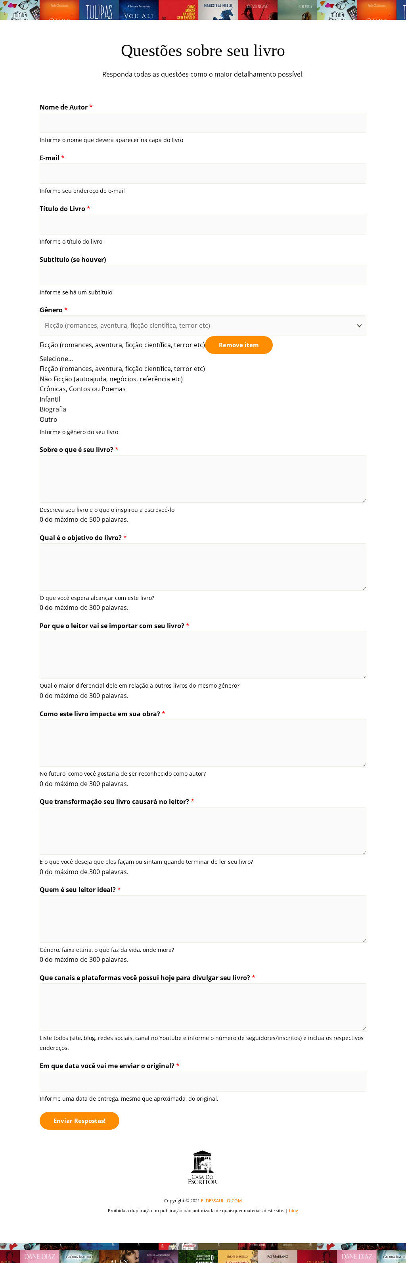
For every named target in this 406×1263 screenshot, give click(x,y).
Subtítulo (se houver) (73, 259)
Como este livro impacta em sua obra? (102, 713)
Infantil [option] (50, 399)
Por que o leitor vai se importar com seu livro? (115, 625)
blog (293, 1210)
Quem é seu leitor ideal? (80, 889)
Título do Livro (65, 208)
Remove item (239, 345)
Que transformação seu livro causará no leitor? (117, 801)
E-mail (52, 158)
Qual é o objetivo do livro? (83, 537)
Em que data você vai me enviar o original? (110, 1065)
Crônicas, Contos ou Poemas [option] (83, 388)
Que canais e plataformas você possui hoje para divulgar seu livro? (147, 977)
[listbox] (203, 370)
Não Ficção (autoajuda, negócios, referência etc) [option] (111, 379)
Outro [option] (48, 419)
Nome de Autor (66, 107)
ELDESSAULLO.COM (221, 1200)
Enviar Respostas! (79, 1121)
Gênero (54, 310)
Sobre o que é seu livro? (79, 449)
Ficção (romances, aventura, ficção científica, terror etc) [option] (122, 368)
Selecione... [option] (56, 358)
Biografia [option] (53, 409)
